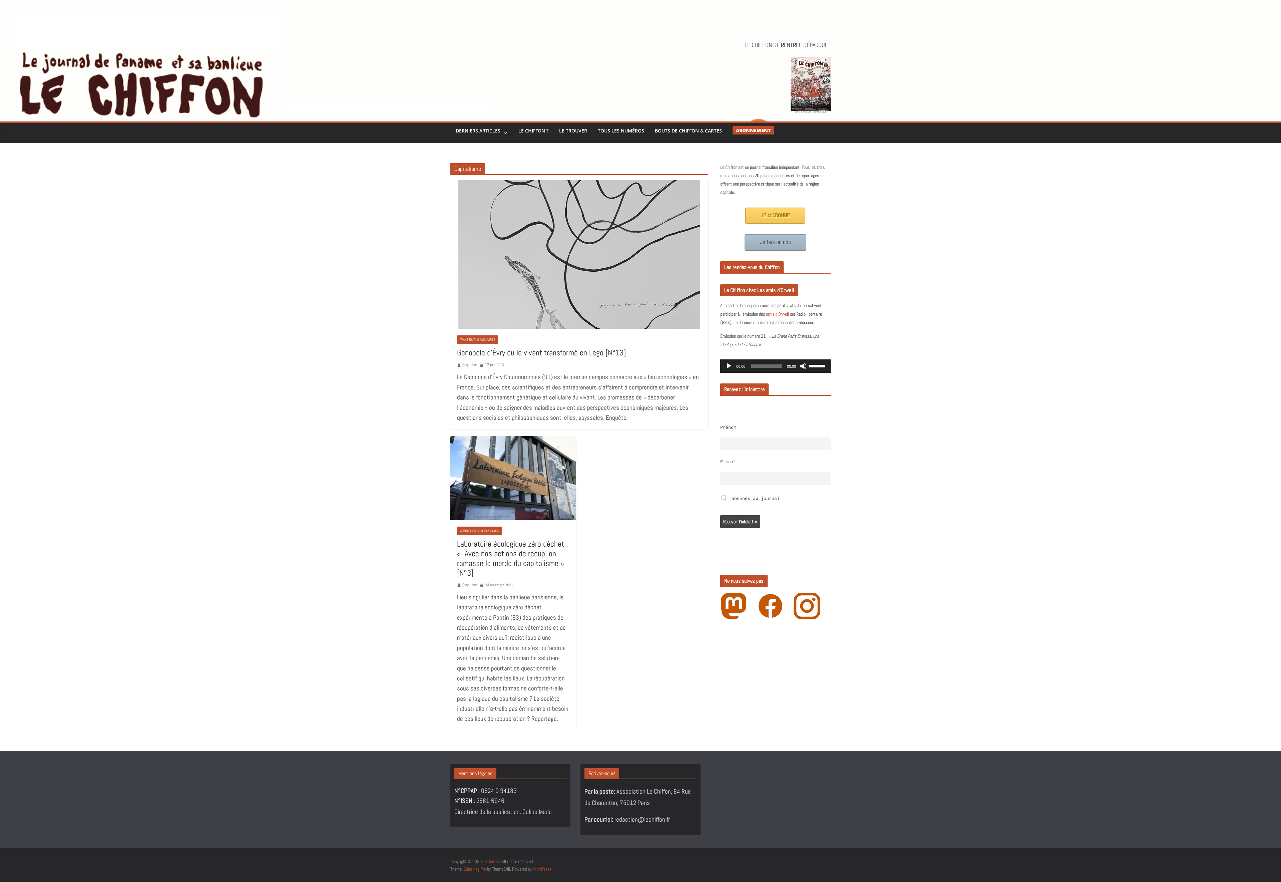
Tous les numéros (621, 130)
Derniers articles (478, 130)
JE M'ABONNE (775, 215)
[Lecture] (729, 366)
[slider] (818, 365)
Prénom (728, 427)
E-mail (728, 462)
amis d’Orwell (777, 314)
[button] (504, 133)
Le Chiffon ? (533, 130)
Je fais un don (775, 242)
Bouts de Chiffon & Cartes (688, 130)
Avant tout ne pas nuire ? (477, 339)
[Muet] (803, 366)
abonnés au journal (754, 499)
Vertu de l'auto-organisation (479, 531)
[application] (775, 366)
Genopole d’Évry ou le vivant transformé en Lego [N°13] (541, 352)
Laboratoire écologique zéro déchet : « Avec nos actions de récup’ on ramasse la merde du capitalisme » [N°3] (512, 558)
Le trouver (573, 130)
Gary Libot (469, 364)
